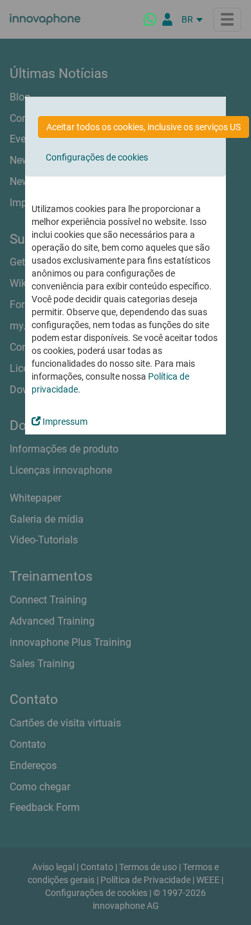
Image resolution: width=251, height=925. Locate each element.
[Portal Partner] (167, 19)
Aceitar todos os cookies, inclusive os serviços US (143, 127)
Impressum (64, 421)
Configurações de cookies (97, 157)
